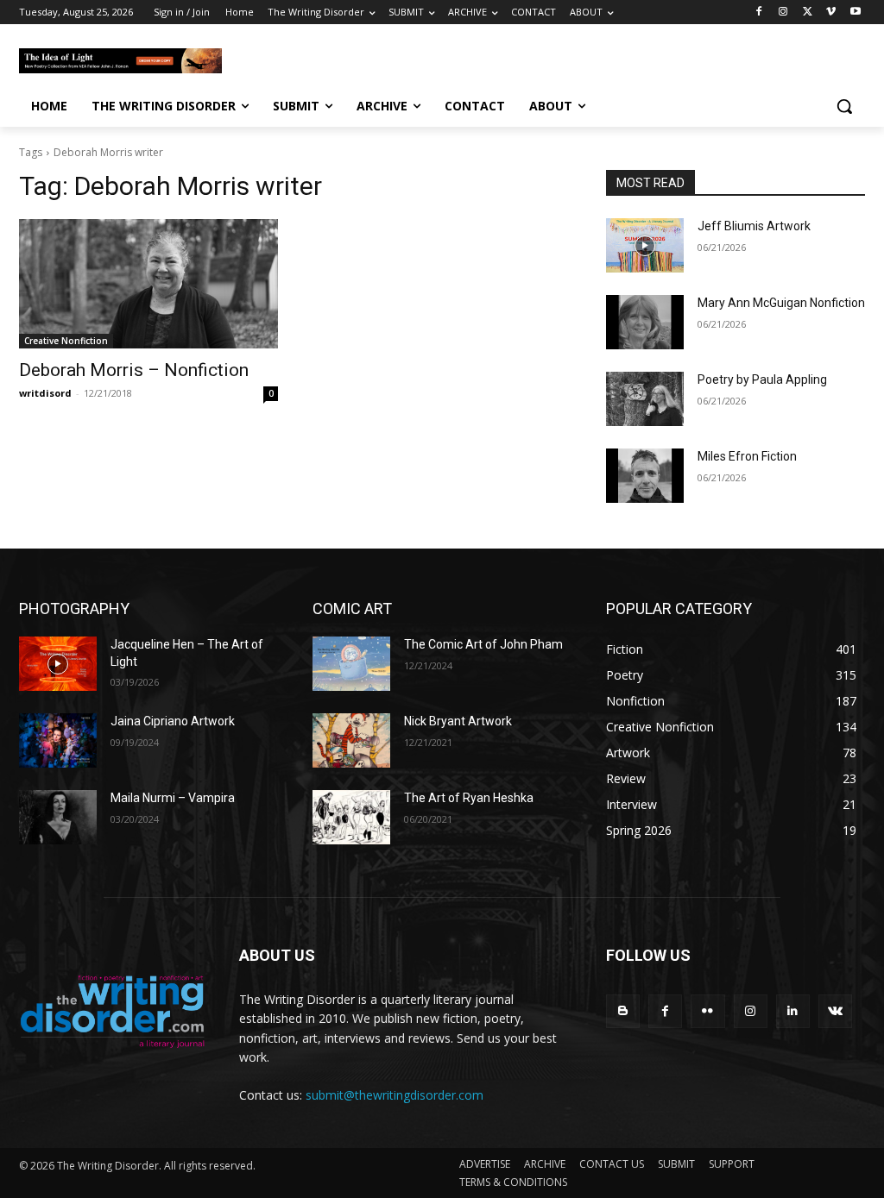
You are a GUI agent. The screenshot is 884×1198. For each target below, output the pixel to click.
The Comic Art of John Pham (483, 644)
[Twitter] (808, 12)
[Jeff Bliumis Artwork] (645, 245)
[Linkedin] (793, 1011)
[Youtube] (855, 12)
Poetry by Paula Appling (762, 379)
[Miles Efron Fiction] (645, 475)
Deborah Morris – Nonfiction (134, 370)
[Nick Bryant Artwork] (351, 740)
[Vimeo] (831, 12)
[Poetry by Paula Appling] (645, 399)
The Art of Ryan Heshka (469, 798)
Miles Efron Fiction (747, 456)
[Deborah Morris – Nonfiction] (148, 283)
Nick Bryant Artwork (458, 721)
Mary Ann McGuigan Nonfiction (781, 303)
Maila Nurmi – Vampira (172, 798)
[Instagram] (783, 12)
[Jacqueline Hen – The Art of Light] (58, 664)
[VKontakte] (835, 1011)
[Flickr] (707, 1011)
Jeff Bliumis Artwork (754, 226)
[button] (844, 106)
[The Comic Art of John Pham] (351, 664)
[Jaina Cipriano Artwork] (58, 740)
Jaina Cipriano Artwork (172, 721)
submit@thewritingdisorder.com (394, 1095)
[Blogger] (623, 1011)
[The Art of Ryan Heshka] (351, 817)
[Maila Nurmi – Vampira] (58, 817)
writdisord (45, 392)
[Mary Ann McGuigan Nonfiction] (645, 322)
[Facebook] (759, 12)
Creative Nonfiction (66, 341)
